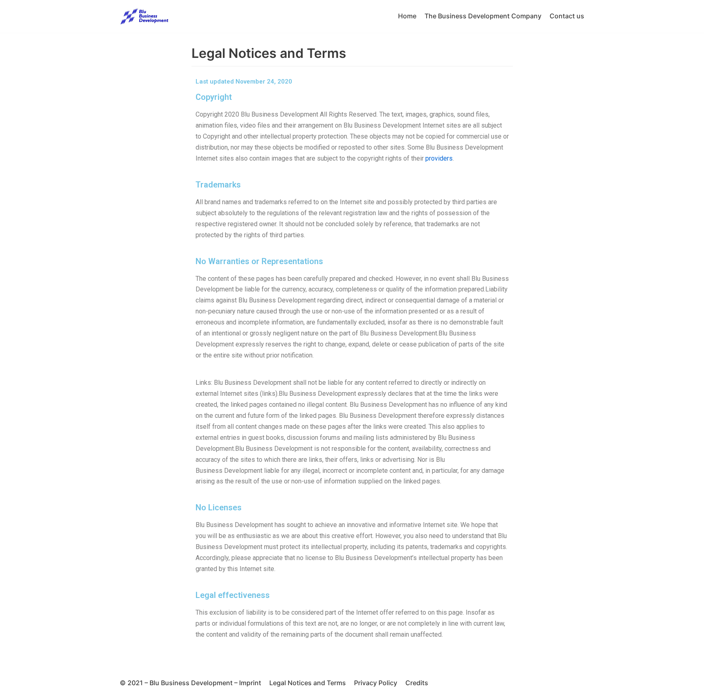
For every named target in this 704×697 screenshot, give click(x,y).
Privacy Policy (375, 683)
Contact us (567, 16)
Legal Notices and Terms (307, 683)
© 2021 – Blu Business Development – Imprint (190, 683)
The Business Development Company (483, 16)
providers (439, 158)
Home (407, 16)
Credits (416, 683)
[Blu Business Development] (144, 16)
